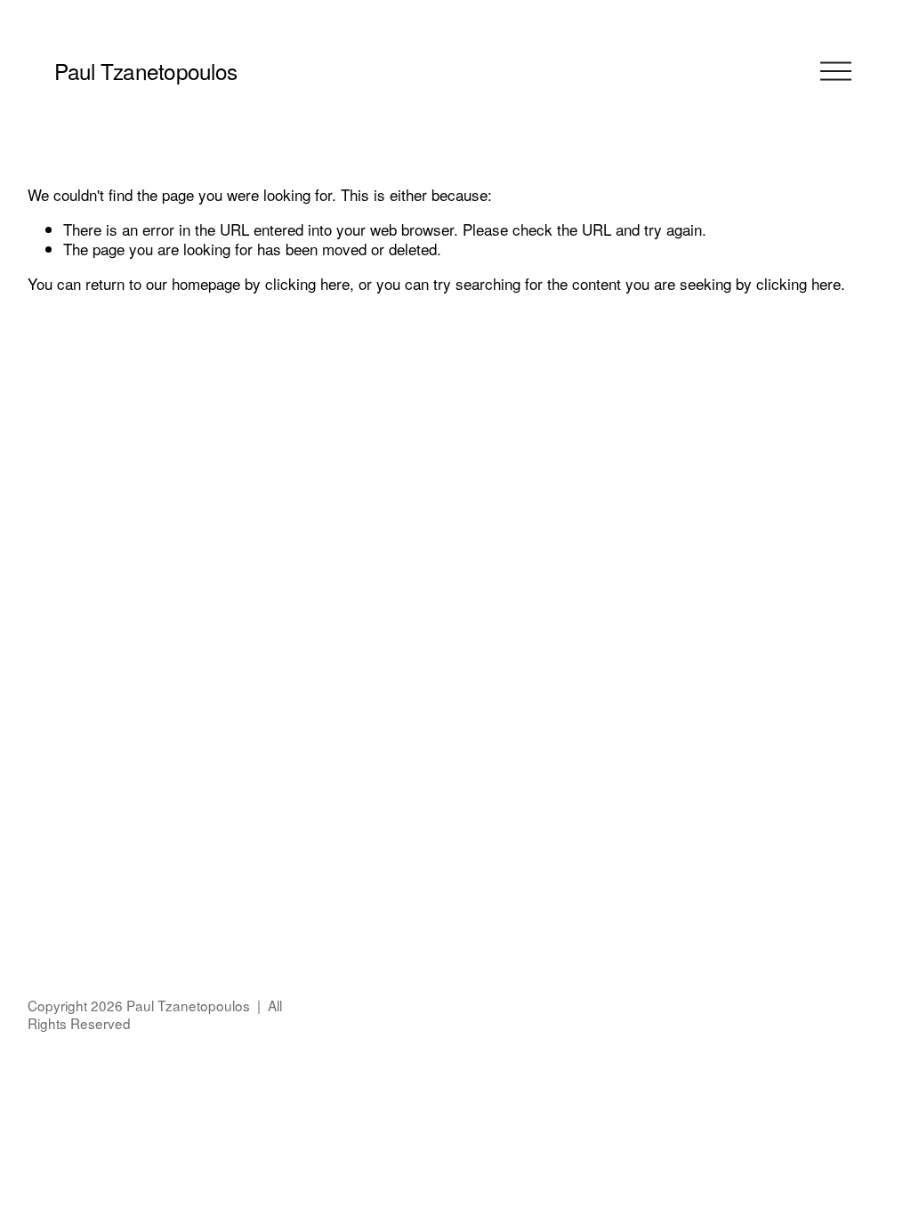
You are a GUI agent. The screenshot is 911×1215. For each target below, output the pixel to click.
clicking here (307, 283)
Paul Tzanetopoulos (145, 70)
